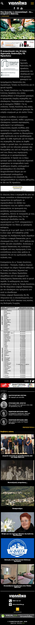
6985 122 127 (17, 600)
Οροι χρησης (18, 612)
